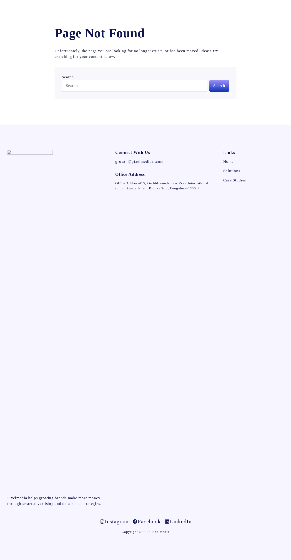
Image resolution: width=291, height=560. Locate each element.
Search (68, 77)
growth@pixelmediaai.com (139, 161)
